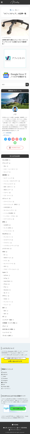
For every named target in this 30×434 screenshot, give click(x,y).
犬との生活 (6, 160)
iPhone (6, 284)
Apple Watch (8, 281)
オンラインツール (9, 263)
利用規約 (15, 417)
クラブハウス (6, 248)
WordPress (6, 233)
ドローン (7, 192)
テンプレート (8, 237)
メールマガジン (6, 388)
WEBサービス (8, 257)
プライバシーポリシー (7, 417)
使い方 (6, 292)
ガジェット (6, 198)
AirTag (6, 278)
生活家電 (7, 225)
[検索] (27, 84)
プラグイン (8, 242)
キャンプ (7, 172)
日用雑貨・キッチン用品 (9, 323)
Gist (4, 384)
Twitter (4, 376)
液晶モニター (8, 189)
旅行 (4, 307)
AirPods (7, 275)
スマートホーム (9, 219)
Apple (5, 272)
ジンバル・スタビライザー (12, 181)
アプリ (6, 260)
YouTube (5, 382)
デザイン (5, 295)
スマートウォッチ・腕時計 (11, 204)
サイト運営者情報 (22, 427)
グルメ (5, 326)
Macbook (7, 290)
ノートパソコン (9, 230)
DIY (4, 316)
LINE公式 (5, 374)
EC (5, 254)
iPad (6, 287)
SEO (6, 266)
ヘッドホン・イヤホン (10, 216)
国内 (6, 310)
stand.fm (5, 372)
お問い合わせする (15, 360)
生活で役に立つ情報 (8, 329)
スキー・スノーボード (10, 169)
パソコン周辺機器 (9, 213)
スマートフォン (9, 201)
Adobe (6, 299)
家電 (4, 222)
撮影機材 (5, 175)
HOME (15, 424)
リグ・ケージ (8, 195)
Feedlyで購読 (6, 386)
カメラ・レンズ (9, 178)
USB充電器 (8, 207)
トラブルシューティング (11, 245)
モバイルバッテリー (10, 210)
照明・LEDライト (9, 186)
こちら (13, 352)
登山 (6, 166)
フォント (7, 304)
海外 (6, 313)
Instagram (5, 380)
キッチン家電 (8, 228)
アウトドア (6, 163)
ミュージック (6, 332)
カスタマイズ (8, 239)
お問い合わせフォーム (10, 427)
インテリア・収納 (7, 319)
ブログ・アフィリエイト (11, 269)
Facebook (5, 378)
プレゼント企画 (7, 335)
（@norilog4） (10, 351)
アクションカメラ (9, 183)
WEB (4, 251)
